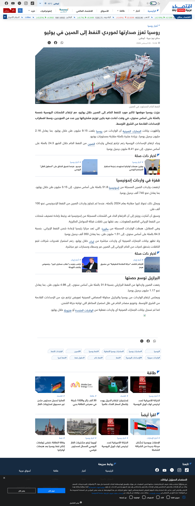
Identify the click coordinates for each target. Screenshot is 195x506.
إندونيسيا (114, 187)
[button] (48, 3)
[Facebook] (6, 3)
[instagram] (179, 471)
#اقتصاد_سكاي (184, 17)
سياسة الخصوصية (97, 492)
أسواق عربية (25, 470)
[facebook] (157, 471)
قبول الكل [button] (51, 490)
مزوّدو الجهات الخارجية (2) (97, 486)
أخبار (84, 470)
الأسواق (105, 10)
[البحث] (20, 10)
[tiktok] (187, 471)
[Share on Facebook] (55, 42)
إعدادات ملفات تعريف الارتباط (113, 493)
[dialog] (97, 490)
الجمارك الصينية (132, 130)
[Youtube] (13, 3)
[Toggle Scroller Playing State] (5, 17)
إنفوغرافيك (46, 10)
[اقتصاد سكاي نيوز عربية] (176, 8)
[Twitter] (19, 3)
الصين (91, 143)
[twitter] (172, 471)
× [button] (4, 478)
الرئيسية (152, 10)
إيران (91, 241)
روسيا (99, 130)
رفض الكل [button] (21, 490)
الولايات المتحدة (84, 309)
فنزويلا (68, 309)
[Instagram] (26, 3)
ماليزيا (105, 228)
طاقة (55, 470)
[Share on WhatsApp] (62, 42)
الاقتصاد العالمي (84, 10)
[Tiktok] (32, 3)
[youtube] (164, 470)
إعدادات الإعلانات (154, 493)
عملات (40, 16)
